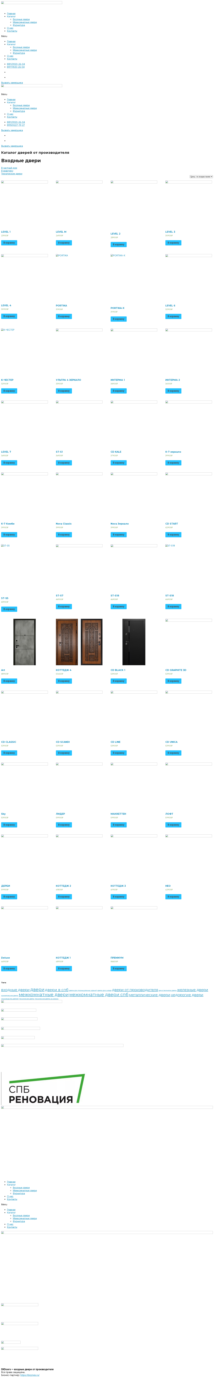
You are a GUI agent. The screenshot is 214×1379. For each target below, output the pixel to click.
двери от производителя (135, 989)
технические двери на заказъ (46, 999)
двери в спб (56, 989)
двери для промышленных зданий (83, 990)
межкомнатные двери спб (99, 994)
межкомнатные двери (44, 994)
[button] (107, 36)
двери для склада (104, 990)
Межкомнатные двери (25, 22)
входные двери (15, 989)
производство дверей (10, 999)
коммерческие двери (9, 995)
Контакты (12, 31)
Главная (11, 13)
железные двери (192, 989)
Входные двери (21, 19)
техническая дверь (26, 999)
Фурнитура (19, 25)
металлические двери (149, 995)
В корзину (9, 242)
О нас (10, 28)
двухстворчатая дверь (168, 990)
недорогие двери (187, 995)
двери (37, 989)
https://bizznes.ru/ (29, 1375)
